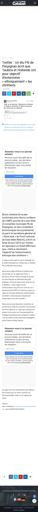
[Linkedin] (19, 93)
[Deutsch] (23, 501)
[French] (15, 501)
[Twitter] (9, 93)
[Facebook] (4, 93)
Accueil (4, 58)
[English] (19, 501)
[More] (33, 93)
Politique (11, 58)
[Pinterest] (14, 93)
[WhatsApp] (28, 93)
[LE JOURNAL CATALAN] (19, 3)
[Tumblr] (24, 93)
